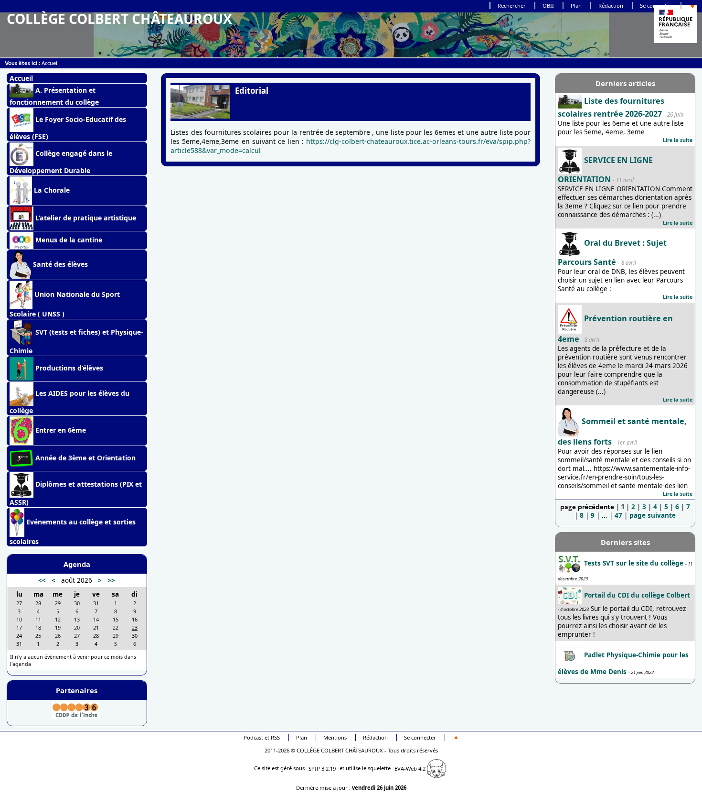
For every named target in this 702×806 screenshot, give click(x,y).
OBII (548, 5)
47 (618, 515)
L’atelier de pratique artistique (84, 217)
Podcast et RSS (262, 737)
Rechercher (512, 5)
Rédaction (610, 5)
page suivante (652, 515)
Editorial (251, 90)
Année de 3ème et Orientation (84, 457)
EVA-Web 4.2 (410, 768)
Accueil (50, 62)
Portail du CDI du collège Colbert (637, 595)
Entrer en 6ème (59, 430)
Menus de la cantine (67, 239)
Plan (576, 5)
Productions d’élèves (68, 367)
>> (111, 580)
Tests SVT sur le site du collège (633, 563)
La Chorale (51, 190)
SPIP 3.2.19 (322, 768)
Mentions (335, 737)
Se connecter (656, 5)
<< (42, 580)
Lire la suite (677, 139)
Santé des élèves (59, 264)
